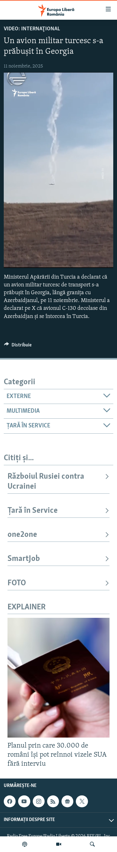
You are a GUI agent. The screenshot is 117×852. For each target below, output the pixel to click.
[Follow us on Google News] (67, 801)
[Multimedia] (58, 844)
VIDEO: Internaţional (32, 29)
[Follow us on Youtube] (24, 801)
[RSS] (53, 801)
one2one (22, 535)
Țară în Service (32, 511)
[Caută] (92, 844)
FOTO (16, 583)
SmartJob (23, 559)
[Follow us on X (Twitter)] (82, 801)
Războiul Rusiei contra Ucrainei (45, 481)
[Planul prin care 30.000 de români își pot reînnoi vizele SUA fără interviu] (58, 678)
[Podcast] (24, 844)
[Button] (18, 346)
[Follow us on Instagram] (39, 801)
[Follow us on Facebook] (10, 801)
